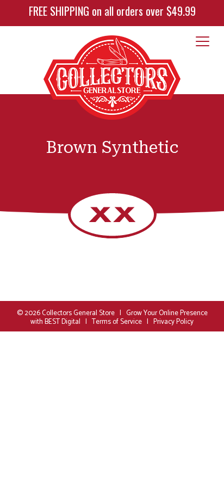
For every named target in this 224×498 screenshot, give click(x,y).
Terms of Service (117, 322)
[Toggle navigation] (202, 42)
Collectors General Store (78, 313)
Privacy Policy (173, 322)
